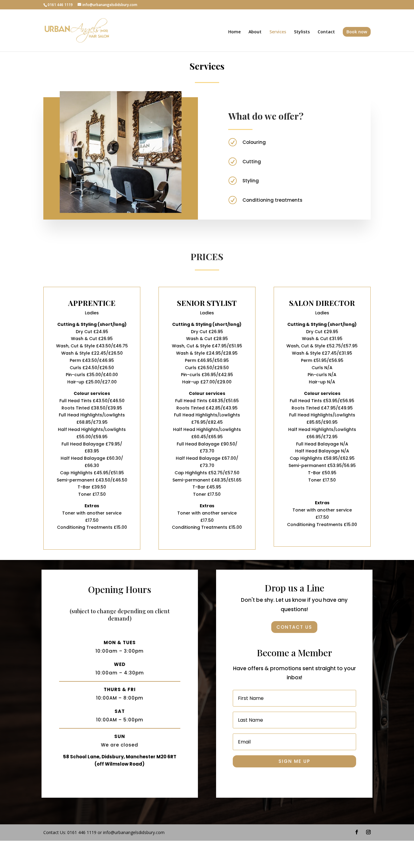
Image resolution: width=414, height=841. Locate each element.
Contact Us (294, 627)
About (255, 32)
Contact (326, 32)
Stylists (302, 32)
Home (234, 32)
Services (277, 32)
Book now (356, 32)
